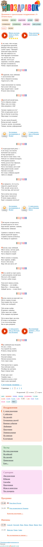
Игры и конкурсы (10, 488)
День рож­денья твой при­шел (34, 34)
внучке (11, 28)
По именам (7, 436)
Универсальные (9, 432)
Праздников (8, 485)
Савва (20, 530)
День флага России (15, 503)
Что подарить (8, 491)
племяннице (6, 24)
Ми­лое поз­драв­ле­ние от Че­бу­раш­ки (14, 34)
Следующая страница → (11, 385)
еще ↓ (14, 401)
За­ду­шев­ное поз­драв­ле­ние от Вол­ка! (14, 134)
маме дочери (37, 24)
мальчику (5, 20)
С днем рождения (10, 411)
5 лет (18, 398)
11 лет (8, 401)
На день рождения (10, 451)
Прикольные (8, 460)
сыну (36, 20)
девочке (13, 20)
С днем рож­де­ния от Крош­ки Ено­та (34, 134)
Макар (31, 525)
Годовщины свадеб (10, 420)
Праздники (7, 429)
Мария (36, 525)
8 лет (32, 398)
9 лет (36, 398)
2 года (3, 398)
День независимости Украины (18, 508)
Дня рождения (9, 476)
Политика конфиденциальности (9, 542)
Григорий (16, 525)
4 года (13, 398)
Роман (16, 530)
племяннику (16, 24)
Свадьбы (6, 482)
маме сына (26, 24)
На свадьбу (7, 417)
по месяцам (28, 396)
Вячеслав (10, 530)
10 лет (3, 401)
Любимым (7, 426)
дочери (30, 20)
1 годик (35, 396)
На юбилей (7, 454)
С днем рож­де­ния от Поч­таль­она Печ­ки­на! (14, 330)
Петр (40, 525)
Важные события (10, 423)
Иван (21, 525)
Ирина (26, 525)
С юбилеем (7, 414)
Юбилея (6, 479)
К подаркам (8, 439)
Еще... (5, 463)
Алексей (9, 525)
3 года (8, 398)
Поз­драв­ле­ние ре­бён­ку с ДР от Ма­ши (34, 330)
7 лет (28, 398)
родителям (22, 20)
